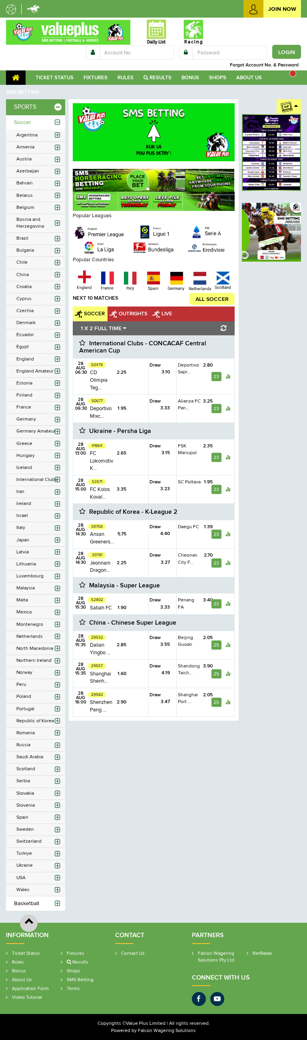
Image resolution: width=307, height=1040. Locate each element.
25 (216, 645)
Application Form (30, 988)
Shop (217, 77)
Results (159, 77)
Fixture (96, 77)
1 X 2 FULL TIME (102, 328)
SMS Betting (80, 979)
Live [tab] (166, 314)
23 (216, 376)
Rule (126, 77)
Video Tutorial (27, 997)
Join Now (282, 9)
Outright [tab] (133, 314)
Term (73, 988)
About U (249, 77)
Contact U (133, 953)
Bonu (190, 77)
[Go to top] (29, 923)
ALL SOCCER (212, 299)
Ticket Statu (55, 77)
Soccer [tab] (94, 314)
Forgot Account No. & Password (265, 65)
